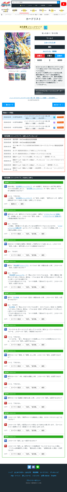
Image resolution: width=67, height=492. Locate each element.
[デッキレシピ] (33, 10)
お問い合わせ (45, 475)
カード (23, 5)
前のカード (9, 105)
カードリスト (8, 14)
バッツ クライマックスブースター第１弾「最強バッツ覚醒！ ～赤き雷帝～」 (33, 14)
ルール (30, 5)
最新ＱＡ (14, 204)
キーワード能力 (16, 234)
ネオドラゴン (47, 51)
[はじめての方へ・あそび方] (5, 10)
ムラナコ (23, 71)
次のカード (57, 105)
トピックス (35, 475)
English (53, 475)
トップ (10, 472)
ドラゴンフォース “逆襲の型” (52, 216)
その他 (50, 5)
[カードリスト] (24, 10)
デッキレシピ (54, 472)
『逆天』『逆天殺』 (31, 234)
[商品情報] (14, 10)
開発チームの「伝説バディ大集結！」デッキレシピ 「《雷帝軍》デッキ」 (36, 165)
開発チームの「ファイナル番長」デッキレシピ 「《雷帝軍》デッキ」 (34, 157)
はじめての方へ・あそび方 (22, 472)
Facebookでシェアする (33, 467)
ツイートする (29, 467)
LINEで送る (37, 467)
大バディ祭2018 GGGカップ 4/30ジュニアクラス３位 (29, 150)
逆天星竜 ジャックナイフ (24, 186)
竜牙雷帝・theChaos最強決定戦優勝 (24, 142)
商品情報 (35, 472)
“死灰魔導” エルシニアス (21, 265)
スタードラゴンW (49, 42)
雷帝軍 (54, 51)
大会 (36, 5)
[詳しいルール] (52, 10)
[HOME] (1, 14)
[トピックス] (61, 10)
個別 (22, 204)
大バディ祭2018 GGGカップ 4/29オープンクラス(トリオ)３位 (32, 153)
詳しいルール (26, 475)
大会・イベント (16, 475)
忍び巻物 (16, 297)
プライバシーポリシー (33, 480)
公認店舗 (43, 5)
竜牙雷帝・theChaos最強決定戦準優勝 (25, 139)
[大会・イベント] (43, 10)
